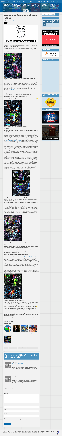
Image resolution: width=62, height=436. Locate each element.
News (13, 1)
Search (57, 14)
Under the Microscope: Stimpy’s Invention (44, 6)
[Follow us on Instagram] (57, 21)
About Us (53, 1)
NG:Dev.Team (29, 347)
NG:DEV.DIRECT (11, 89)
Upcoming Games (41, 1)
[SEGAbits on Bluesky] (47, 21)
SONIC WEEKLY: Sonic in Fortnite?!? (54, 5)
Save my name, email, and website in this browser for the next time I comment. (19, 420)
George (14, 20)
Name (5, 404)
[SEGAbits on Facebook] (54, 21)
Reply (6, 371)
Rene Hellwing (35, 347)
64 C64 (12, 266)
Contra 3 (19, 256)
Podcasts (25, 1)
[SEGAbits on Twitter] (50, 21)
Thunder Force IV (32, 256)
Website (5, 413)
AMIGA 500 (16, 266)
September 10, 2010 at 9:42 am (18, 378)
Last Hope (15, 347)
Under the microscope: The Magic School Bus (35, 6)
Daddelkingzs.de (17, 140)
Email (5, 409)
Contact (13, 4)
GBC (22, 266)
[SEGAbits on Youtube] (44, 21)
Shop (48, 1)
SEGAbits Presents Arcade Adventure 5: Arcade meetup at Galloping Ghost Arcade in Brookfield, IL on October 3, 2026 (26, 8)
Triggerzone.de (9, 140)
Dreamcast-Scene (13, 49)
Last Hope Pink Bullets (22, 347)
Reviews (18, 1)
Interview (10, 347)
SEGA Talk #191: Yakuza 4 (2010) (7, 5)
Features (32, 1)
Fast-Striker (6, 347)
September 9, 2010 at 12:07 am (18, 363)
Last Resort (24, 256)
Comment (6, 393)
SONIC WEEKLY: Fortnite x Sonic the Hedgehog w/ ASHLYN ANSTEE (16, 6)
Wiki (58, 1)
